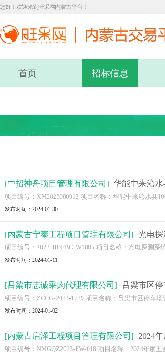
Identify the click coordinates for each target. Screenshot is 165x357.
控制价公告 (112, 154)
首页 (27, 73)
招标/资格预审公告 (41, 154)
